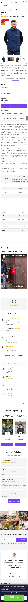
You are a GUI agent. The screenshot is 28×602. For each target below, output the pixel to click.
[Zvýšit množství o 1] (25, 101)
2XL (20, 433)
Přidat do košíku (14, 106)
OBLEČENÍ (23, 212)
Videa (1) (22, 118)
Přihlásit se (22, 540)
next (27, 427)
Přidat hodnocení (14, 313)
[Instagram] (13, 576)
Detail (7, 444)
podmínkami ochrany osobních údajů (13, 544)
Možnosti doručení (6, 93)
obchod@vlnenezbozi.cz (15, 565)
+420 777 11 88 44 (15, 568)
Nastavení (14, 593)
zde (8, 589)
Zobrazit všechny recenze (14, 355)
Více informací (15, 80)
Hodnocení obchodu (14, 452)
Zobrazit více (14, 501)
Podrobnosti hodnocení (19, 16)
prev (1, 427)
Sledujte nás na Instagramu (14, 510)
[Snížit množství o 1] (21, 101)
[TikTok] (19, 576)
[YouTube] (16, 576)
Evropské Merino (21, 219)
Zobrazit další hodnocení (21, 404)
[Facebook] (9, 576)
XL (8, 433)
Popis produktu (6, 118)
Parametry (15, 118)
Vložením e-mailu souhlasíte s (13, 544)
